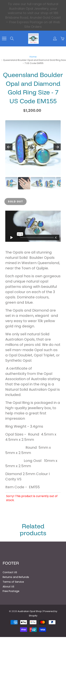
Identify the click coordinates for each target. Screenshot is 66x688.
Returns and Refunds (16, 577)
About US (8, 586)
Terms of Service (13, 582)
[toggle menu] (4, 38)
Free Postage (11, 591)
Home (33, 56)
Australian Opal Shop (30, 611)
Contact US (10, 572)
